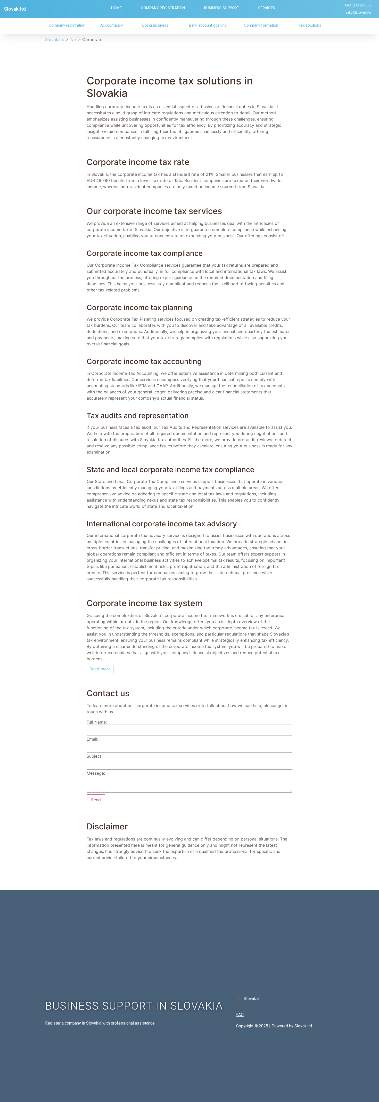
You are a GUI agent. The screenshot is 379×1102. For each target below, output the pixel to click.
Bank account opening (208, 25)
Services (266, 8)
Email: (92, 739)
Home (116, 8)
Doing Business (155, 25)
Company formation (261, 25)
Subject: (94, 756)
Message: (96, 773)
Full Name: (97, 722)
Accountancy (111, 25)
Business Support (221, 8)
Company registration (67, 25)
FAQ (240, 1014)
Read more (100, 668)
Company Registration (163, 8)
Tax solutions (310, 25)
